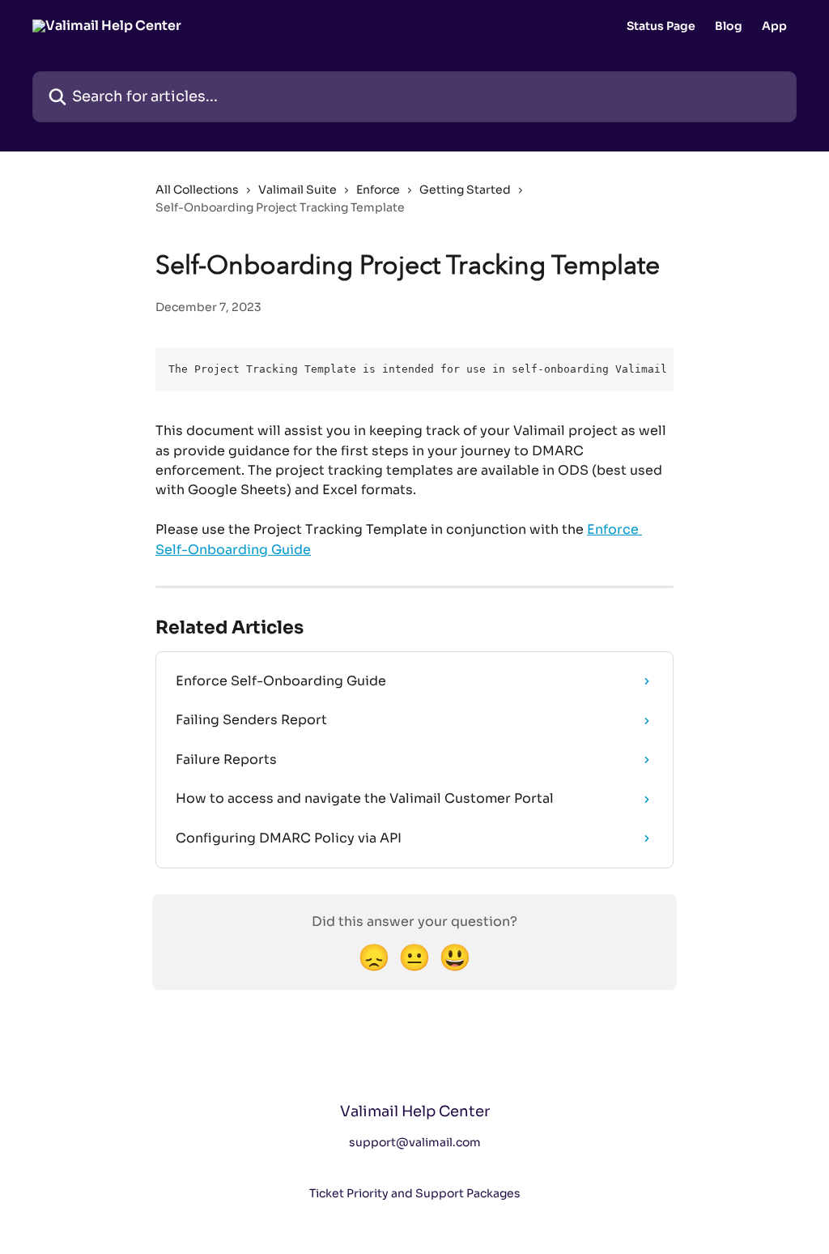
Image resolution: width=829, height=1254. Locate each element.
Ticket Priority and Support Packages (415, 1193)
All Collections (197, 189)
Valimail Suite (297, 189)
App (774, 26)
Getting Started (465, 189)
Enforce (378, 189)
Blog (728, 26)
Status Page (661, 26)
